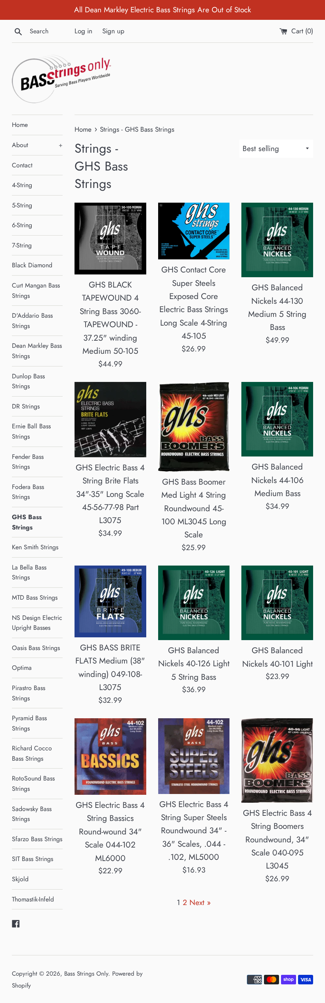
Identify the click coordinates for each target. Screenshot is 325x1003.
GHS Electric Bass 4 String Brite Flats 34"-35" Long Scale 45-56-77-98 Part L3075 (110, 494)
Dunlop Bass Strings (28, 381)
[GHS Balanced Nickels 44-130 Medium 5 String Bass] (277, 240)
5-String (22, 205)
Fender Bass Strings (28, 462)
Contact (22, 165)
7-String (22, 245)
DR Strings (26, 406)
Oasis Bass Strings (36, 647)
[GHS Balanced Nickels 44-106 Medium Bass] (277, 419)
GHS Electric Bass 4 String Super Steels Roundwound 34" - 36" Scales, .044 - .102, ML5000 (193, 830)
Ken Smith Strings (35, 547)
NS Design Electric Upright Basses (37, 623)
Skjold (20, 879)
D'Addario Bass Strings (32, 320)
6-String (22, 225)
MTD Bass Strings (34, 597)
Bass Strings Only (86, 973)
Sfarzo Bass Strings (37, 839)
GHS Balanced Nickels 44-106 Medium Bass (277, 480)
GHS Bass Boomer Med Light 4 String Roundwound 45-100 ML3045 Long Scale (193, 508)
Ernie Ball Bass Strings (31, 431)
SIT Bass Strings (32, 858)
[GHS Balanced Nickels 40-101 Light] (277, 603)
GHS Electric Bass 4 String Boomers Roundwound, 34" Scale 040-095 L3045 (277, 839)
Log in (83, 31)
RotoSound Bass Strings (33, 783)
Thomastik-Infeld (33, 899)
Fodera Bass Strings (28, 492)
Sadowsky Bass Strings (32, 814)
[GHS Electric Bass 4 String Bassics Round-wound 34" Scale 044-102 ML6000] (110, 756)
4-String (22, 185)
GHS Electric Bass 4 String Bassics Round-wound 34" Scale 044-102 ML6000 (110, 831)
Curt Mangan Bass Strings (36, 290)
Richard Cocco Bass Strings (32, 753)
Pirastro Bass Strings (28, 693)
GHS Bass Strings (27, 522)
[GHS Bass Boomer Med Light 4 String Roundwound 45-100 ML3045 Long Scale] (194, 427)
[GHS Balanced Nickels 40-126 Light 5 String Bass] (194, 603)
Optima (22, 667)
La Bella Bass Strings (29, 572)
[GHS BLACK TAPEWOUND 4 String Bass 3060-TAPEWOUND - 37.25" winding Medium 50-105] (110, 238)
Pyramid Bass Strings (29, 723)
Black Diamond (32, 265)
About (37, 145)
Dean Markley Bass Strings (37, 351)
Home (20, 124)
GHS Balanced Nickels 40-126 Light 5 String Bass (193, 663)
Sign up (113, 31)
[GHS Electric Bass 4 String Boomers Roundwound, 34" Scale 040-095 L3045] (277, 760)
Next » (200, 902)
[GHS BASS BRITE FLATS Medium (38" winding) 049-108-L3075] (110, 601)
